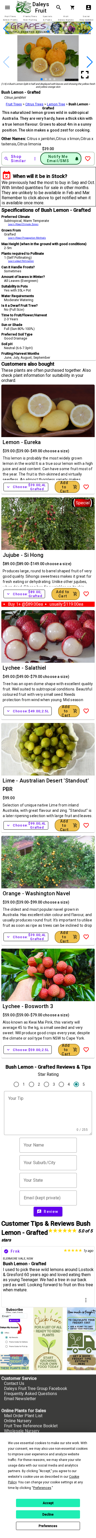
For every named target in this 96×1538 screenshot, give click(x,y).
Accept (48, 1503)
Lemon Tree (56, 104)
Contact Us (14, 1383)
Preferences (48, 1526)
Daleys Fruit (41, 7)
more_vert (86, 1300)
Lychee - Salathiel (24, 668)
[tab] (10, 18)
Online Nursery (17, 1420)
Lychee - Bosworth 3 (28, 1006)
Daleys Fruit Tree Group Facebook (35, 1388)
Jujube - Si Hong (23, 555)
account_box (88, 7)
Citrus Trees (34, 104)
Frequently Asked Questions (30, 1393)
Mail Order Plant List (23, 1415)
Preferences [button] (42, 1488)
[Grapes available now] (48, 32)
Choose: (26, 487)
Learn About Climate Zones (23, 224)
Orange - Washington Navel (36, 893)
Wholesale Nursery (21, 1430)
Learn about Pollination (21, 261)
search (58, 7)
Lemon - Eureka (22, 442)
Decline (48, 1514)
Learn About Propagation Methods (27, 238)
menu (7, 7)
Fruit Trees (14, 104)
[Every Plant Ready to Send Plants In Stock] (47, 1338)
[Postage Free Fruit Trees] (14, 1362)
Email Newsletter (20, 1398)
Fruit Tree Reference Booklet (31, 1425)
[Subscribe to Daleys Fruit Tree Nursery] (14, 1328)
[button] (39, 31)
